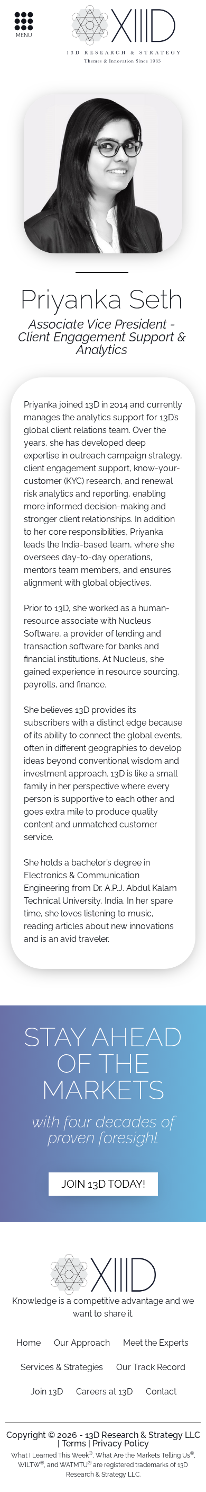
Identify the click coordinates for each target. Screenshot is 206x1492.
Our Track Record (150, 1367)
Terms (74, 1443)
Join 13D (47, 1392)
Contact (161, 1392)
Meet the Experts (156, 1343)
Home (28, 1343)
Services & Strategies (62, 1367)
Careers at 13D (104, 1392)
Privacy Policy (120, 1443)
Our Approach (82, 1343)
